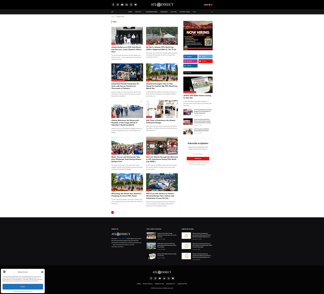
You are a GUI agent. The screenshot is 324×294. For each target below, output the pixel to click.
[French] (209, 4)
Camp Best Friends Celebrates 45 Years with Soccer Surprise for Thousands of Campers (125, 86)
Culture (174, 12)
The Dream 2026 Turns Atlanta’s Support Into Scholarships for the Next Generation (203, 111)
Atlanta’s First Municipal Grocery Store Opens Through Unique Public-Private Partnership (202, 245)
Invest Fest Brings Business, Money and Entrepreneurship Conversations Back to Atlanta (202, 121)
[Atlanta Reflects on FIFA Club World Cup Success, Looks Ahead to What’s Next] (127, 36)
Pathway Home (185, 12)
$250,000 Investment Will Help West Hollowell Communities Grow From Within (166, 245)
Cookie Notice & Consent (19, 291)
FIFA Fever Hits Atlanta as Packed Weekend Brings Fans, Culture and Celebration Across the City (160, 196)
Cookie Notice (182, 283)
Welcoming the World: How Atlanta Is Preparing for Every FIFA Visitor (126, 195)
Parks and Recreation (118, 80)
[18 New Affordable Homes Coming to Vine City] (198, 85)
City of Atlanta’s (122, 238)
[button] (42, 272)
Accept (22, 286)
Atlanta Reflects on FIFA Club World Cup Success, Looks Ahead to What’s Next (126, 49)
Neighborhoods (152, 12)
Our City (138, 12)
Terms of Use (159, 283)
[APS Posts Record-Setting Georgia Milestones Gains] (188, 131)
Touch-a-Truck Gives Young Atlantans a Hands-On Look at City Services (167, 235)
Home (130, 12)
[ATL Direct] (162, 5)
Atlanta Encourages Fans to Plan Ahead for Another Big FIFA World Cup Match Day (161, 86)
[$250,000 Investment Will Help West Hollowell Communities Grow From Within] (151, 246)
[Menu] (112, 12)
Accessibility (170, 283)
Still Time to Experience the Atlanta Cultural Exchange (160, 121)
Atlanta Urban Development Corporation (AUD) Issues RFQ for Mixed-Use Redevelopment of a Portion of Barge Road (201, 235)
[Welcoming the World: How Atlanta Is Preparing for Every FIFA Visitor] (127, 182)
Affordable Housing (189, 92)
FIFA (194, 12)
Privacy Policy (29, 291)
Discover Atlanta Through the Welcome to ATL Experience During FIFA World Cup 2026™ (162, 159)
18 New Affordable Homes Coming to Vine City (197, 97)
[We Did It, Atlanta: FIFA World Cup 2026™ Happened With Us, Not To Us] (162, 36)
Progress (164, 12)
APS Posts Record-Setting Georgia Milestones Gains (201, 129)
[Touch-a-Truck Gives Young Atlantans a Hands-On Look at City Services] (151, 235)
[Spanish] (207, 4)
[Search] (212, 12)
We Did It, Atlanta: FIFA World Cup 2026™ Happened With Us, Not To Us (161, 48)
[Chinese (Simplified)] (211, 4)
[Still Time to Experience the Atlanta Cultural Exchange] (162, 109)
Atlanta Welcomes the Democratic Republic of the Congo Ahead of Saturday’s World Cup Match (125, 122)
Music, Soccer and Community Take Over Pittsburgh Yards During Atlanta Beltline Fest (126, 159)
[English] (205, 4)
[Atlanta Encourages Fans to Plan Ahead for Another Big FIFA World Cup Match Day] (162, 72)
